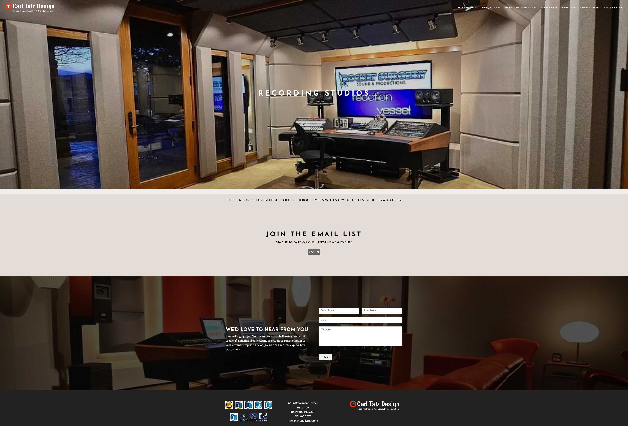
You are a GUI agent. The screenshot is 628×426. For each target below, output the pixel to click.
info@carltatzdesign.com (303, 420)
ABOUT (567, 7)
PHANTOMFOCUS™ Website (601, 7)
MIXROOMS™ (468, 7)
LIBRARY (548, 7)
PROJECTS (489, 7)
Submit (325, 357)
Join (314, 252)
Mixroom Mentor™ (521, 7)
